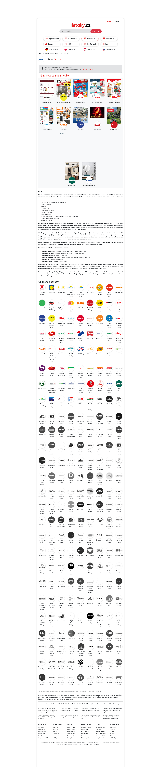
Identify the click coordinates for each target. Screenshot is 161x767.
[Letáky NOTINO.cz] (90, 616)
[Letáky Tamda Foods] (42, 399)
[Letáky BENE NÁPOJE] (109, 318)
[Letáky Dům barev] (42, 460)
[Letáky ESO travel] (99, 550)
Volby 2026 (42, 725)
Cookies (94, 704)
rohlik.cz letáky (118, 653)
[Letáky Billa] (61, 287)
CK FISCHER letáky (42, 541)
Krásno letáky (52, 374)
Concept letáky (71, 541)
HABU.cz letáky (109, 572)
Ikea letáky (71, 586)
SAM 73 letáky (81, 668)
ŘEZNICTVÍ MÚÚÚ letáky (52, 668)
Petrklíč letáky (90, 639)
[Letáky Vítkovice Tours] (80, 677)
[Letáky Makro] (109, 399)
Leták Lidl (112, 729)
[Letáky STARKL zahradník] (100, 662)
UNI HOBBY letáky (90, 309)
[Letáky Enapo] (90, 550)
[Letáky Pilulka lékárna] (90, 460)
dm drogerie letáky (42, 422)
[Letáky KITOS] (71, 460)
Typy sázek (99, 729)
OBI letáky (80, 308)
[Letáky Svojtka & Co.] (109, 662)
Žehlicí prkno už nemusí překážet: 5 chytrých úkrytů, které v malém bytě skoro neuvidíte (91, 710)
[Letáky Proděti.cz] (71, 647)
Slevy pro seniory (85, 733)
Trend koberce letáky (99, 452)
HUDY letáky (61, 586)
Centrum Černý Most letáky (109, 527)
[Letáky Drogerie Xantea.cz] (51, 550)
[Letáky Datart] (119, 416)
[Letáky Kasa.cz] (109, 491)
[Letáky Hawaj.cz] (119, 566)
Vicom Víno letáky (61, 683)
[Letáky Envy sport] (61, 476)
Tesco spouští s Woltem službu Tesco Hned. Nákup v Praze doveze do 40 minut (91, 717)
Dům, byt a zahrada (87, 69)
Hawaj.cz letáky (118, 572)
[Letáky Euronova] (109, 550)
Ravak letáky (109, 652)
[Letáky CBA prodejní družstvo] (119, 334)
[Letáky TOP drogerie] (51, 399)
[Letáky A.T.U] (99, 491)
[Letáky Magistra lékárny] (80, 368)
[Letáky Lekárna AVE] (119, 677)
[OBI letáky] (64, 118)
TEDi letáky (119, 667)
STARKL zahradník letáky (100, 669)
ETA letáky (90, 354)
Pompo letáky (52, 497)
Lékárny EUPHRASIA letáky (71, 605)
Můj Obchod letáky (90, 374)
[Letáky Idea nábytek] (61, 318)
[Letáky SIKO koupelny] (99, 303)
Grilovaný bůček (71, 731)
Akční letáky (113, 738)
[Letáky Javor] (119, 349)
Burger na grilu (70, 736)
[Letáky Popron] (109, 633)
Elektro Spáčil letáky (71, 436)
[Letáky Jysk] (42, 318)
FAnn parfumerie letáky (71, 573)
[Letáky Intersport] (80, 334)
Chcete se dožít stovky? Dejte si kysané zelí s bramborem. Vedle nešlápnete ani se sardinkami (111, 717)
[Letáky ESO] (81, 349)
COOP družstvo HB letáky (90, 542)
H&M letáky (80, 481)
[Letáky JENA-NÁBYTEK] (80, 445)
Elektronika (110, 38)
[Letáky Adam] (80, 504)
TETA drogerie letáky (71, 310)
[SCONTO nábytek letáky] (64, 90)
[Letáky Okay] (42, 430)
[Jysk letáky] (80, 118)
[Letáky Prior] (72, 384)
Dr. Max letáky (42, 339)
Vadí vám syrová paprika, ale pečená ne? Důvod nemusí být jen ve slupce (69, 709)
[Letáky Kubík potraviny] (51, 599)
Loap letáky (90, 603)
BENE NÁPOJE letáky (109, 325)
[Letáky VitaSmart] (71, 677)
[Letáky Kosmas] (119, 581)
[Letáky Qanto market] (90, 647)
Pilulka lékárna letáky (90, 467)
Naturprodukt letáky (61, 622)
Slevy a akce (114, 725)
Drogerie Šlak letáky (52, 309)
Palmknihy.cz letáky (51, 639)
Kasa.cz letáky (109, 497)
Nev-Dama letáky (81, 622)
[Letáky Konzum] (109, 581)
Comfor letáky (109, 309)
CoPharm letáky (109, 683)
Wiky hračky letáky (80, 497)
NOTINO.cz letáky (90, 622)
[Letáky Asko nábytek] (119, 303)
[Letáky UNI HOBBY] (90, 303)
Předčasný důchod (86, 727)
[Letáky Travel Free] (71, 399)
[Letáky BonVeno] (90, 520)
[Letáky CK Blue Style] (119, 520)
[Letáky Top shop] (51, 677)
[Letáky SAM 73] (80, 662)
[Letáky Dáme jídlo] (109, 535)
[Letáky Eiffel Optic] (71, 550)
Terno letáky (119, 292)
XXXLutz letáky (80, 405)
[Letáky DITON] (71, 349)
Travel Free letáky (71, 405)
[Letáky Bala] (90, 334)
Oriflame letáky (118, 374)
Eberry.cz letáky (61, 556)
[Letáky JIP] (99, 399)
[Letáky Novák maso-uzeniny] (109, 368)
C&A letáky (100, 525)
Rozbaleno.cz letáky (42, 668)
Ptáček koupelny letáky (81, 391)
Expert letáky (80, 436)
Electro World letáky (99, 422)
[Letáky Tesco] (90, 287)
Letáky (109, 21)
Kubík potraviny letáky (52, 605)
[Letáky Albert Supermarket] (80, 287)
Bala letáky (90, 338)
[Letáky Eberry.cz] (61, 550)
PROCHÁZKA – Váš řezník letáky (81, 654)
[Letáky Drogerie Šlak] (51, 303)
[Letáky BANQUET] (51, 520)
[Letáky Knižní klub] (99, 581)
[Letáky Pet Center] (81, 633)
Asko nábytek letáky (119, 310)
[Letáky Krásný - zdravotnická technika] (42, 599)
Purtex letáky (90, 451)
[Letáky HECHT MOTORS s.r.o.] (99, 460)
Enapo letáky (90, 555)
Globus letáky (100, 293)
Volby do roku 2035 (43, 738)
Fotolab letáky (90, 436)
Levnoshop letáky (80, 604)
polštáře (54, 272)
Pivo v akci (112, 733)
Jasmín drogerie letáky (80, 588)
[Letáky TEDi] (119, 662)
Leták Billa (112, 731)
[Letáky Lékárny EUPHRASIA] (71, 599)
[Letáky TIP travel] (42, 677)
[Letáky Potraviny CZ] (119, 633)
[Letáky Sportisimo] (90, 476)
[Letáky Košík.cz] (42, 368)
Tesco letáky (90, 292)
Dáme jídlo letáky (109, 541)
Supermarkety (53, 38)
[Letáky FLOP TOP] (51, 334)
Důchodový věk (85, 738)
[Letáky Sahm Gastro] (71, 662)
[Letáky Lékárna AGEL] (61, 368)
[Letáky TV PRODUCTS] (119, 445)
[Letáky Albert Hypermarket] (71, 287)
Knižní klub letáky (100, 587)
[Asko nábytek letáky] (97, 90)
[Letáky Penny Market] (109, 287)
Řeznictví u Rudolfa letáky (61, 669)
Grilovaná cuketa (71, 733)
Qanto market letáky (90, 654)
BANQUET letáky (51, 526)
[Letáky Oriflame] (119, 368)
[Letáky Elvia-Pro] (119, 491)
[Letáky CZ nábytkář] (61, 445)
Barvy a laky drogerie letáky (119, 325)
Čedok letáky (99, 540)
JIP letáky (100, 404)
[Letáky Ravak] (109, 647)
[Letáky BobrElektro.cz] (71, 520)
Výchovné (83, 736)
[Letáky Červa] (61, 460)
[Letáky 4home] (71, 504)
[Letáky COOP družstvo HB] (90, 535)
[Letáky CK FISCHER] (42, 535)
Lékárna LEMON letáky (71, 375)
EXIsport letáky (51, 572)
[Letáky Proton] (109, 416)
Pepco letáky (71, 638)
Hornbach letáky (61, 422)
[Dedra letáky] (97, 118)
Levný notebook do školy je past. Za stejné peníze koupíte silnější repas (69, 716)
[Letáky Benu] (99, 334)
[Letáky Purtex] (90, 445)
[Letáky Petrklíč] (90, 633)
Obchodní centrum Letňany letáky (109, 624)
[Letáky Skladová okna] (90, 662)
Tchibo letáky (119, 466)
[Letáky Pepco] (71, 633)
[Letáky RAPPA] (100, 647)
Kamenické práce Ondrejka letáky (90, 589)
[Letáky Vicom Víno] (61, 677)
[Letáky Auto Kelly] (90, 416)
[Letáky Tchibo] (119, 460)
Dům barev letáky (42, 466)
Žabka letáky (99, 682)
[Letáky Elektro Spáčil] (71, 430)
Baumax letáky (71, 422)
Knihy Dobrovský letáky (42, 511)
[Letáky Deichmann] (71, 476)
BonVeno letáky (90, 526)
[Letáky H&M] (80, 476)
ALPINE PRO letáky (109, 510)
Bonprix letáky (81, 526)
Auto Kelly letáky (90, 422)
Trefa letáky (99, 323)
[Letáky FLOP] (100, 349)
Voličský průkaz (42, 733)
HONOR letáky (51, 587)
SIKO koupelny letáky (99, 310)
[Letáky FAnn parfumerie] (71, 566)
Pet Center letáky (81, 639)
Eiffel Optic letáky (71, 556)
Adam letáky (80, 509)
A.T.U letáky (99, 496)
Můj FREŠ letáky (119, 604)
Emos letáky (80, 555)
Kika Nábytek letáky (118, 437)
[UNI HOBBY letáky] (114, 118)
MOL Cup (55, 738)
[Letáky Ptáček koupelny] (81, 384)
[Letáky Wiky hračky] (80, 491)
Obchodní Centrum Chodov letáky (100, 624)
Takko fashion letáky (100, 483)
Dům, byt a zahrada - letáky (54, 76)
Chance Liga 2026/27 (101, 733)
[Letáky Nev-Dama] (81, 616)
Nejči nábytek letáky (71, 623)
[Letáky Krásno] (51, 368)
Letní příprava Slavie (101, 738)
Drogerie (51, 44)
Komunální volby (42, 729)
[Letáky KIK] (109, 476)
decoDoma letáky (119, 541)
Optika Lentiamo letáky (119, 623)
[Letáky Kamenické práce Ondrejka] (90, 581)
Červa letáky (61, 465)
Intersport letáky (80, 339)
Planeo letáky (61, 436)
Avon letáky (42, 525)
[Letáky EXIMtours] (42, 566)
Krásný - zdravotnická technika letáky (42, 606)
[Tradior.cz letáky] (47, 90)
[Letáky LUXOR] (99, 599)
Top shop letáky (51, 683)
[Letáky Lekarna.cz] (109, 460)
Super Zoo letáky (90, 497)
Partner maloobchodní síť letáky (52, 391)
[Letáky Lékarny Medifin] (42, 476)
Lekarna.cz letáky (109, 466)
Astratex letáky (118, 510)
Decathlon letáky (52, 482)
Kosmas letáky (119, 587)
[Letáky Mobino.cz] (109, 599)
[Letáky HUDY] (61, 581)
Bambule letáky (119, 482)
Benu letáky (99, 338)
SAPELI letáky (52, 422)
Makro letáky (109, 404)
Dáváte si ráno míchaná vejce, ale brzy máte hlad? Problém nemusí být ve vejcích (112, 710)
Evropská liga (56, 733)
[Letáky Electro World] (99, 416)
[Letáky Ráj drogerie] (61, 303)
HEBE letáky (42, 586)
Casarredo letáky (109, 451)
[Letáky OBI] (80, 303)
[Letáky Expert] (80, 430)
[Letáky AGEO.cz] (90, 504)
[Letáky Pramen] (42, 647)
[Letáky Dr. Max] (42, 334)
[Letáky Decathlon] (51, 476)
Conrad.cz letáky (80, 541)
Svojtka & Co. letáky (109, 668)
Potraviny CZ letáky (119, 639)
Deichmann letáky (71, 482)
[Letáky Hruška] (109, 349)
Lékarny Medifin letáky (42, 483)
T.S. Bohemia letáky (99, 436)
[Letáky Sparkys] (71, 491)
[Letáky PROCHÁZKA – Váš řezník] (81, 647)
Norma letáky (100, 374)
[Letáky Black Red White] (61, 520)
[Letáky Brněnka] (109, 334)
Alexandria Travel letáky (99, 510)
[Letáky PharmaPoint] (62, 384)
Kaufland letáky (42, 293)
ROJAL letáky (100, 390)
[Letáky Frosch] (99, 566)
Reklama (88, 704)
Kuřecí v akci (113, 736)
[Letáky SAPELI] (51, 416)
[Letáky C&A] (100, 520)
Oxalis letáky (42, 389)
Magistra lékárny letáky (80, 375)
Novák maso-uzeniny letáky (109, 375)
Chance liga (55, 729)
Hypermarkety (72, 38)
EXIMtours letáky (42, 572)
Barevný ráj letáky (90, 324)
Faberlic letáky (61, 572)
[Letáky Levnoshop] (80, 599)
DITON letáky (71, 355)
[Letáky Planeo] (61, 430)
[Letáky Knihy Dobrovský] (42, 504)
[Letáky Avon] (42, 520)
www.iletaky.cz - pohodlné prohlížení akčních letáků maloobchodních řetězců (62, 704)
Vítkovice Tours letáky (80, 683)
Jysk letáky (42, 323)
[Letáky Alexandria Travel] (99, 504)
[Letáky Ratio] (42, 303)
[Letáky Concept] (71, 535)
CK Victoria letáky (61, 541)
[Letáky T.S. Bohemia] (99, 430)
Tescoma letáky (80, 324)
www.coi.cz (69, 699)
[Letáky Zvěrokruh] (90, 677)
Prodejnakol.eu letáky (61, 653)
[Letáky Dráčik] (42, 491)
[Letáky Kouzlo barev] (51, 460)
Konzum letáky (109, 587)
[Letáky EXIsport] (51, 566)
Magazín (117, 21)
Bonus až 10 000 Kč (100, 731)
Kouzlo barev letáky (51, 466)
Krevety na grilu (71, 727)
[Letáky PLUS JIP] (100, 633)
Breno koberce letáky (51, 452)
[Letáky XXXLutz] (80, 399)
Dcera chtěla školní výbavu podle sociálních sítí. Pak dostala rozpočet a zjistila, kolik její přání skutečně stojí (47, 710)
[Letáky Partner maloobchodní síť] (52, 384)
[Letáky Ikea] (71, 581)
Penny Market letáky (109, 294)
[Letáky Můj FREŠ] (119, 599)
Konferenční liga (57, 736)
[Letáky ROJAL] (100, 384)
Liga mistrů (55, 731)
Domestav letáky (80, 466)
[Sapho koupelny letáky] (89, 173)
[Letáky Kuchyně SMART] (61, 599)
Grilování (70, 725)
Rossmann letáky (119, 405)
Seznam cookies (101, 704)
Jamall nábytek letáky (71, 452)
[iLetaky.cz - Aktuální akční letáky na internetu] (40, 54)
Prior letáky (71, 389)
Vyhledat (97, 31)
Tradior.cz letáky (61, 405)
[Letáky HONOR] (51, 581)
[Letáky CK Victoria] (61, 535)
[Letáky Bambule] (119, 476)
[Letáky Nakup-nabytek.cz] (51, 504)
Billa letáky (61, 292)
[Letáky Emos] (80, 550)
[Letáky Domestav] (80, 460)
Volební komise (42, 731)
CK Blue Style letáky (119, 526)
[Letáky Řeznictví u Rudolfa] (61, 662)
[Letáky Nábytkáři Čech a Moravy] (51, 616)
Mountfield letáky (80, 422)
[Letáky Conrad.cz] (80, 535)
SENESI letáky (119, 390)
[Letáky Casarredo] (109, 445)
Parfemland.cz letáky (61, 639)
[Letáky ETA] (90, 349)
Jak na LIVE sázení (100, 727)
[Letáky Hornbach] (61, 416)
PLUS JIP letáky (99, 639)
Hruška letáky (109, 355)
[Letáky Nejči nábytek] (71, 616)
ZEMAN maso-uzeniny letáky (90, 407)
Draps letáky (42, 555)
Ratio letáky (42, 308)
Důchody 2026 (86, 725)
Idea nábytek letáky (61, 324)
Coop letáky (42, 354)
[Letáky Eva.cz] (119, 550)
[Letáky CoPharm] (109, 677)
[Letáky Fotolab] (90, 430)
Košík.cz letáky (42, 374)
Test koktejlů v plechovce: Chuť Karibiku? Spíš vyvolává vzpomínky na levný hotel (47, 717)
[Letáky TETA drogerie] (71, 303)
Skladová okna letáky (90, 668)
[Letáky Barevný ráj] (90, 318)
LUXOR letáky (100, 604)
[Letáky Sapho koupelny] (109, 384)
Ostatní (107, 44)
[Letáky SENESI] (119, 384)
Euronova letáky (109, 556)
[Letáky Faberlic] (61, 566)
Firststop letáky (61, 497)
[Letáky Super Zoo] (90, 491)
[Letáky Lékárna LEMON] (71, 368)
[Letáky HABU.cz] (109, 566)
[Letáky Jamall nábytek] (71, 445)
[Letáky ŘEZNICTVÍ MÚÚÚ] (52, 662)
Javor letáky (118, 354)
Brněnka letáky (109, 339)
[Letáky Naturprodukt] (61, 616)
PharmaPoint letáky (62, 390)
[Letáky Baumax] (71, 416)
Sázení (98, 725)
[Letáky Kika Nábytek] (119, 430)
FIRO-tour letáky (90, 572)
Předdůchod (84, 729)
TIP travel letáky (42, 683)
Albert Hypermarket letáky (71, 294)
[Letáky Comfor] (109, 303)
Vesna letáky (42, 450)
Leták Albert (113, 727)
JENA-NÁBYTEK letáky (80, 452)
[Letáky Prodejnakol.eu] (61, 647)
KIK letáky (109, 481)
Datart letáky (119, 422)
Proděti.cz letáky (72, 653)
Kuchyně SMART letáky (61, 605)
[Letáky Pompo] (51, 491)
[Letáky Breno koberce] (51, 445)
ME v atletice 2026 (100, 736)
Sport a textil (91, 44)
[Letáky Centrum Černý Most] (109, 520)
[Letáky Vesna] (42, 445)
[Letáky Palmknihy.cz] (51, 633)
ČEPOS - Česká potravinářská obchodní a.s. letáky (52, 358)
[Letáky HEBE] (42, 581)
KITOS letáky (71, 465)
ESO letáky (81, 354)
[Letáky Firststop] (61, 491)
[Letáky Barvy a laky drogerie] (119, 318)
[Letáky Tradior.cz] (61, 399)
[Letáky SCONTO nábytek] (51, 318)
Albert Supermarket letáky (80, 294)
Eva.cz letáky (119, 555)
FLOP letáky (99, 354)
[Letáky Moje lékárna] (71, 334)
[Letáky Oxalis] (42, 384)
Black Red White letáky (61, 526)
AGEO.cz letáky (90, 510)
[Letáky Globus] (99, 287)
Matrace (40, 272)
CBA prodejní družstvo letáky (119, 340)
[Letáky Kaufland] (42, 287)
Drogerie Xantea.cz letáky (52, 557)
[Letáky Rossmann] (119, 399)
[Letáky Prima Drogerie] (51, 647)
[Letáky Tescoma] (80, 318)
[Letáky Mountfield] (80, 416)
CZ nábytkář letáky (61, 451)
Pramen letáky (42, 653)
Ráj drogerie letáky (61, 309)
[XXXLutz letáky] (80, 90)
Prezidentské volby (43, 736)
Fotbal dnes (57, 725)
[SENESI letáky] (72, 173)
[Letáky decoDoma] (119, 535)
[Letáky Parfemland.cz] (61, 633)
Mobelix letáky (109, 436)
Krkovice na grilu (71, 729)
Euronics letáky (51, 436)
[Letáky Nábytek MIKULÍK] (42, 616)
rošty (45, 272)
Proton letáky (109, 422)
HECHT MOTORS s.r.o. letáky (100, 467)
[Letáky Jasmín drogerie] (80, 581)
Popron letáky (109, 639)
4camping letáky (61, 510)
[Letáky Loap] (90, 599)
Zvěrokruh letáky (90, 683)
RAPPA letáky (100, 653)
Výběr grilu (69, 738)
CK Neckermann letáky (51, 542)
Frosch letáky (100, 572)
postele (49, 272)
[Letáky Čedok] (99, 535)
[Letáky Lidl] (51, 287)
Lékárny (70, 44)
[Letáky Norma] (99, 368)
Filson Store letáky (80, 572)
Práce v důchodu (85, 731)
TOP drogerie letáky (51, 406)
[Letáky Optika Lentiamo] (119, 616)
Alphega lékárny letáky (61, 340)
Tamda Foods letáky (42, 405)
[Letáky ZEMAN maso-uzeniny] (90, 399)
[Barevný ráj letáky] (47, 118)
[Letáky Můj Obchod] (90, 368)
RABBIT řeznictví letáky (90, 391)
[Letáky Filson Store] (80, 566)
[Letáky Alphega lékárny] (61, 334)
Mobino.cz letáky (109, 604)
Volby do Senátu (42, 727)
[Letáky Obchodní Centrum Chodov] (100, 616)
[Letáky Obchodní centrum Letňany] (109, 616)
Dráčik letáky (42, 496)
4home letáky (71, 510)
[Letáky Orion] (71, 318)
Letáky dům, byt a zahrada (50, 54)
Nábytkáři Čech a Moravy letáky (52, 624)
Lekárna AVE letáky (118, 683)
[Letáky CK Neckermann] (51, 535)
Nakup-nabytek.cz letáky (52, 511)
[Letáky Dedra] (61, 349)
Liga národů (56, 727)
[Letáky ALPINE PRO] (109, 504)
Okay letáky (42, 435)
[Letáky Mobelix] (109, 430)
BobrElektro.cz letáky (71, 526)
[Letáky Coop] (42, 349)
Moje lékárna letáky (71, 339)
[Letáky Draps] (42, 550)
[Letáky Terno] (119, 287)
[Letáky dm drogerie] (42, 416)
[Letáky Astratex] (119, 504)
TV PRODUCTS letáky (119, 452)
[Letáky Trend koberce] (99, 445)
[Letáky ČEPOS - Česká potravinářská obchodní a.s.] (52, 349)
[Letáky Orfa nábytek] (42, 633)
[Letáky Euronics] (51, 430)
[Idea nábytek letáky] (114, 90)
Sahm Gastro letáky (71, 668)
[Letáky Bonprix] (81, 520)
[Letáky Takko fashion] (99, 476)
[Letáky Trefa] (99, 318)
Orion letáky (70, 323)
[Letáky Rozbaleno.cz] (42, 662)
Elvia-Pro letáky (119, 497)
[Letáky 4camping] (61, 504)
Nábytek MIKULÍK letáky (42, 623)
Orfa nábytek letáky (42, 639)
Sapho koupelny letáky (109, 391)
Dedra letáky (61, 354)
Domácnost (90, 38)
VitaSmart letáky (71, 683)
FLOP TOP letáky (52, 339)
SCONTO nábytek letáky (51, 325)
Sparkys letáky (71, 497)
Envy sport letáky (61, 482)
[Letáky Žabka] (99, 677)
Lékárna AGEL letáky (61, 374)
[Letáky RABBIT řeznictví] (90, 384)
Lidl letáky (52, 292)
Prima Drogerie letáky (51, 654)
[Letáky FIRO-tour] (90, 566)
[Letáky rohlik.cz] (119, 647)
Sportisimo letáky (90, 482)
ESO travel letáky (100, 556)
